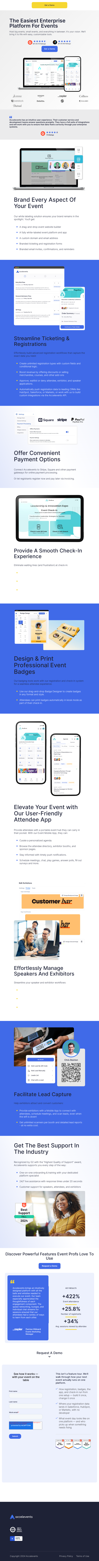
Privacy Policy (66, 1556)
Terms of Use (82, 1556)
